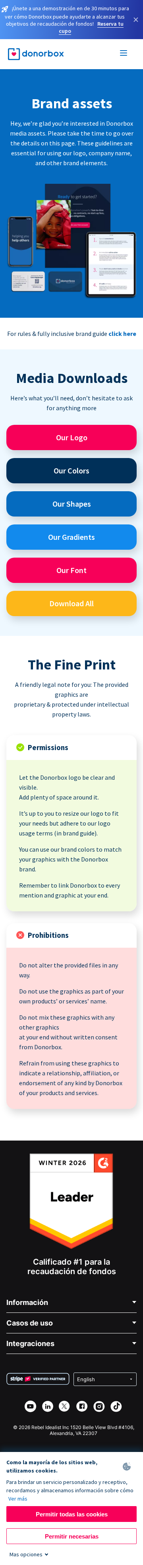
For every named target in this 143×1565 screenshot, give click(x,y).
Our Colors (71, 470)
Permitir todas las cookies (72, 1514)
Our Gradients (71, 537)
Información (27, 1302)
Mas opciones (26, 1554)
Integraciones (30, 1343)
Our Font (71, 570)
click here (122, 334)
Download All (71, 603)
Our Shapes (71, 504)
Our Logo (71, 437)
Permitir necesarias (72, 1536)
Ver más (17, 1498)
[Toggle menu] (124, 54)
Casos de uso (29, 1323)
